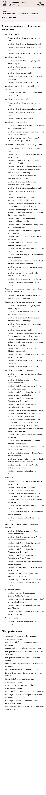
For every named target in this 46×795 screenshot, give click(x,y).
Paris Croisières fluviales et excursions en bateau (24, 691)
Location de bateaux (13, 589)
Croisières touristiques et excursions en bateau (24, 370)
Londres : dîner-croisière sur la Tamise (23, 82)
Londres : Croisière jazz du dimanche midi (24, 44)
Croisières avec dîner (13, 57)
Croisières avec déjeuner (15, 34)
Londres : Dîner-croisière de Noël (21, 73)
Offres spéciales (11, 618)
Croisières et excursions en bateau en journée (23, 144)
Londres (5, 11)
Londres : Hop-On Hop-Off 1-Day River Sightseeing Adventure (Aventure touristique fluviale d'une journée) (25, 212)
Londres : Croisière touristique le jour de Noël (26, 109)
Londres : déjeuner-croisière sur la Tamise (24, 53)
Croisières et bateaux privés (16, 122)
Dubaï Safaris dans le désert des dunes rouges (23, 670)
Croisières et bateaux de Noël (17, 99)
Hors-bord (9, 478)
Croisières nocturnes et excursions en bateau (20, 14)
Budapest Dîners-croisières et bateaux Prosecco (24, 648)
